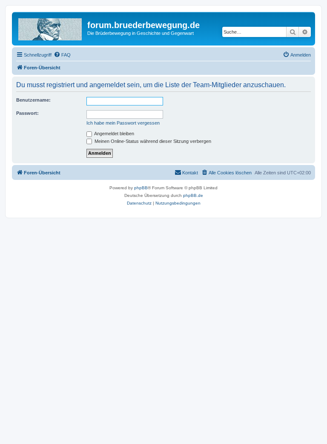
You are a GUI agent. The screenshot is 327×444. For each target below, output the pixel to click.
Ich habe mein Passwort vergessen (123, 122)
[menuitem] (62, 55)
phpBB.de (193, 195)
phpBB (141, 187)
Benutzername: (33, 99)
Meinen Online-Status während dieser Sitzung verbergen (152, 141)
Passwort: (27, 113)
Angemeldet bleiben (113, 133)
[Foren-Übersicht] (50, 27)
